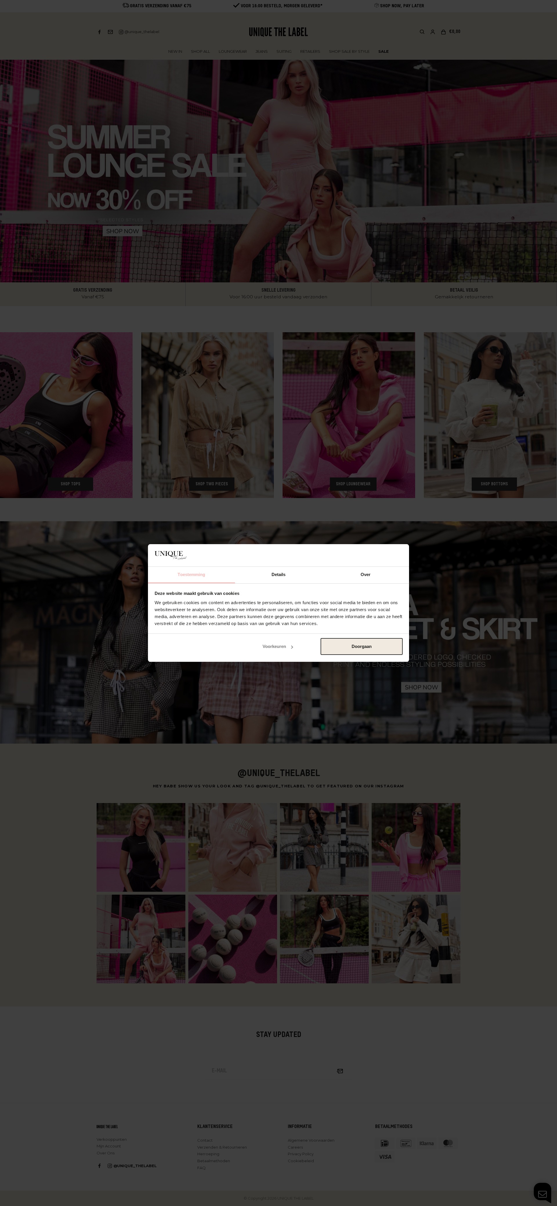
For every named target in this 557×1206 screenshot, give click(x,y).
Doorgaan (362, 646)
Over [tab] (365, 574)
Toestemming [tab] (191, 574)
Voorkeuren (274, 646)
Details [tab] (279, 574)
